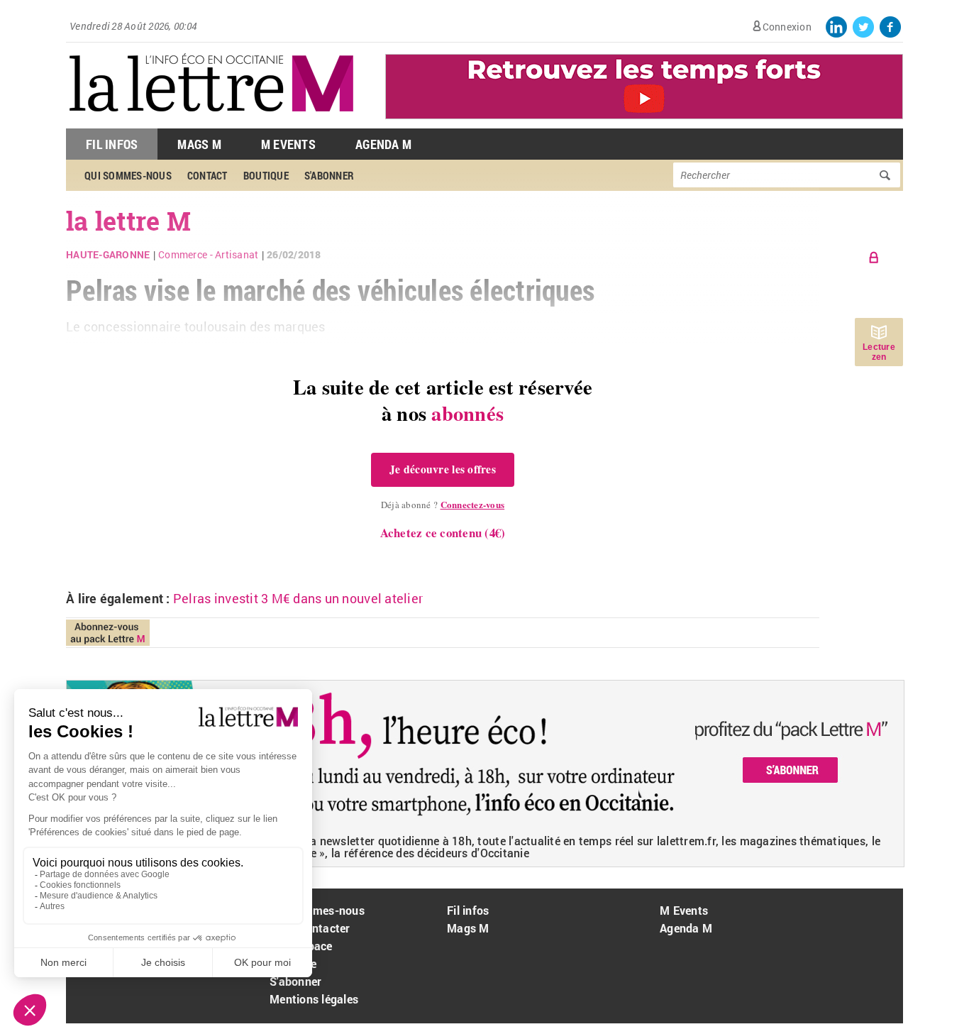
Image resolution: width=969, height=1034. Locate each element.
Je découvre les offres (442, 469)
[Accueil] (211, 121)
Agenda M (383, 144)
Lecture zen (879, 352)
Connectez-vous (473, 504)
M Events (288, 144)
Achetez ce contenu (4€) (443, 532)
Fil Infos (112, 144)
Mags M (199, 144)
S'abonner (295, 981)
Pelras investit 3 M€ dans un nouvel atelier (298, 598)
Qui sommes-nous (317, 910)
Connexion (787, 26)
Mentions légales (314, 998)
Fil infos (468, 910)
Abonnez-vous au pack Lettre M (108, 633)
